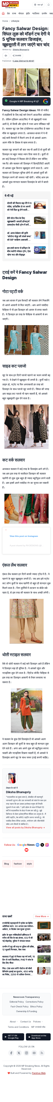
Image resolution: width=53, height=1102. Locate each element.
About (13, 1021)
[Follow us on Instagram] (47, 845)
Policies (37, 1021)
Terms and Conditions (18, 1027)
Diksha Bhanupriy (21, 49)
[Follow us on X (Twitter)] (42, 845)
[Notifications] (48, 4)
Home (5, 21)
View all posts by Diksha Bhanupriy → (25, 827)
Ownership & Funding (26, 1011)
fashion (18, 863)
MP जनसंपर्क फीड (38, 1027)
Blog (6, 863)
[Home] (3, 13)
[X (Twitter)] (19, 1053)
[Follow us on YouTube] (26, 850)
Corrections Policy (34, 1001)
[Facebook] (11, 1053)
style (29, 863)
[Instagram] (26, 1053)
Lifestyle (15, 21)
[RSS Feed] (42, 1053)
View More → (42, 916)
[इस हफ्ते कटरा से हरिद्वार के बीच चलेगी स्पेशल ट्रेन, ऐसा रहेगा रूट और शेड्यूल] (40, 250)
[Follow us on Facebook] (37, 845)
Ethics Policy (36, 1006)
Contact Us (25, 1021)
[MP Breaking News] (10, 4)
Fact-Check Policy (20, 1006)
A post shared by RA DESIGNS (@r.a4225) (29, 545)
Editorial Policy (17, 1001)
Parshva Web (39, 1073)
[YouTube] (34, 1053)
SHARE (18, 55)
